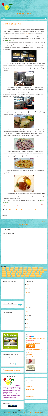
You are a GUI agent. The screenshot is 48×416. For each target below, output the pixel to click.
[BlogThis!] (4, 215)
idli (17, 274)
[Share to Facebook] (6, 215)
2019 (27, 296)
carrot (40, 270)
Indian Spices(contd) (30, 396)
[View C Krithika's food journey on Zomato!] (11, 370)
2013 (27, 319)
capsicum (35, 270)
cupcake (25, 272)
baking (12, 270)
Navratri (17, 268)
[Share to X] (5, 215)
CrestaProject (9, 412)
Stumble (31, 209)
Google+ (24, 209)
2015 (27, 311)
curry (29, 272)
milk (20, 274)
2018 (27, 300)
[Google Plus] (22, 14)
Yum (28, 336)
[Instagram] (25, 14)
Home (24, 222)
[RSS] (31, 14)
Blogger (34, 410)
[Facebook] (17, 14)
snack (9, 276)
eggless (42, 272)
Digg (36, 209)
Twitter (18, 209)
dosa (38, 272)
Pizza (30, 268)
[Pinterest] (28, 14)
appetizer (40, 268)
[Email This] (3, 215)
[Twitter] (19, 14)
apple (4, 270)
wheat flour (38, 276)
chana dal (44, 270)
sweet (23, 276)
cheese (4, 272)
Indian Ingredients (30, 389)
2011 (27, 327)
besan (21, 270)
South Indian (35, 268)
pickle (33, 274)
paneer (24, 274)
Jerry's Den (26, 33)
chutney (9, 272)
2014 (27, 315)
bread (25, 270)
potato (37, 274)
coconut (14, 272)
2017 (27, 304)
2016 (27, 307)
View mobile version (24, 224)
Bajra (4, 268)
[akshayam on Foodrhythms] (33, 343)
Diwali (8, 268)
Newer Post (4, 222)
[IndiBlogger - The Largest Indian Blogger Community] (30, 347)
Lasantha (23, 412)
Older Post (44, 222)
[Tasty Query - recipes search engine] (30, 341)
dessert (34, 272)
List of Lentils (29, 383)
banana (16, 270)
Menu (3, 18)
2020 (27, 292)
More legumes (29, 386)
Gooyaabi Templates (12, 414)
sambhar (4, 276)
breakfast (29, 270)
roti (41, 274)
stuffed (18, 276)
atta (7, 270)
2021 (27, 288)
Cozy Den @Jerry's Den (12, 24)
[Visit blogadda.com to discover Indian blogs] (31, 336)
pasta (29, 274)
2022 (27, 284)
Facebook (12, 209)
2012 (27, 323)
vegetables (32, 276)
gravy (9, 274)
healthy (13, 274)
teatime (27, 276)
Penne (25, 268)
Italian (12, 268)
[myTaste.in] (29, 352)
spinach (13, 276)
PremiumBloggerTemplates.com (33, 412)
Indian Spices (29, 393)
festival (4, 274)
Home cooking (23, 410)
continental (19, 272)
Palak (21, 268)
